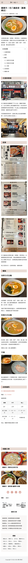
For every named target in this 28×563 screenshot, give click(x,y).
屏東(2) (14, 546)
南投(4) (19, 546)
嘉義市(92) (21, 539)
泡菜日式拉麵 (10, 60)
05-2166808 (8, 394)
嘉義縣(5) (10, 544)
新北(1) (10, 541)
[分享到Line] (8, 492)
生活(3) (5, 549)
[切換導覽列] (2, 2)
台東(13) (5, 544)
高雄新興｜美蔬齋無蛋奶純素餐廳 (11, 518)
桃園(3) (5, 546)
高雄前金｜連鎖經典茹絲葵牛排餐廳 (11, 521)
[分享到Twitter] (20, 492)
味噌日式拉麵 (10, 63)
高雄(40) (5, 539)
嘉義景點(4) (18, 544)
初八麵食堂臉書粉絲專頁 (8, 391)
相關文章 (6, 71)
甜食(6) (20, 541)
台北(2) (15, 541)
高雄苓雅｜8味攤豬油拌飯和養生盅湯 (11, 528)
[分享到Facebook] (12, 492)
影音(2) (9, 549)
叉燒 (8, 66)
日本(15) (5, 541)
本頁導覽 (5, 49)
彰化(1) (14, 549)
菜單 (5, 55)
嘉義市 (7, 498)
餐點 (5, 57)
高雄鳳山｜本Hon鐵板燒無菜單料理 (11, 523)
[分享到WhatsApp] (16, 492)
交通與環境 (7, 52)
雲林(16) (10, 539)
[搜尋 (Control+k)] (25, 2)
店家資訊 (6, 68)
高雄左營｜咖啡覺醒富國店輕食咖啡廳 (12, 526)
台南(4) (9, 546)
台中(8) (16, 539)
